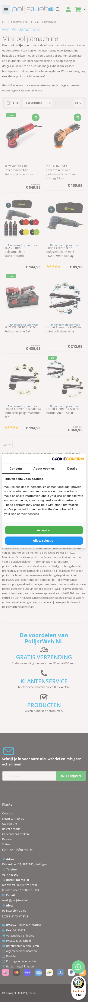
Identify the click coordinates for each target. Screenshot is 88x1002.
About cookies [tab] (44, 468)
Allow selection (44, 540)
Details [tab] (72, 468)
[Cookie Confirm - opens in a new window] (68, 458)
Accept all (44, 530)
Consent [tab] (16, 468)
